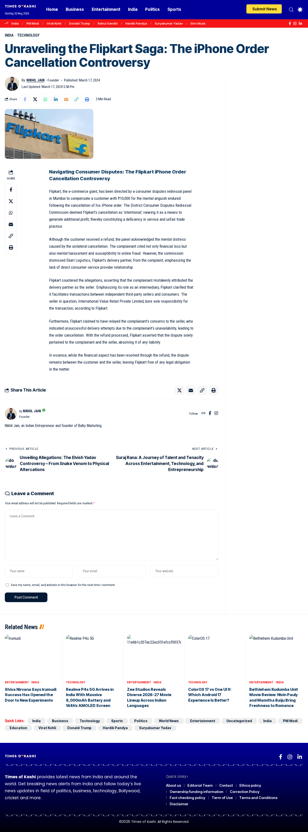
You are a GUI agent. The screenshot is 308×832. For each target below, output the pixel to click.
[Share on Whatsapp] (45, 99)
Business (60, 721)
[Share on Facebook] (25, 99)
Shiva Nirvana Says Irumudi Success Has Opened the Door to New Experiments (30, 695)
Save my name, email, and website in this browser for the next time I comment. (63, 585)
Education (18, 728)
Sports (117, 721)
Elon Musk (198, 23)
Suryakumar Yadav (169, 23)
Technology (28, 35)
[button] (291, 9)
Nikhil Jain (35, 80)
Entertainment (17, 682)
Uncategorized (239, 721)
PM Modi (32, 23)
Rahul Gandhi (108, 23)
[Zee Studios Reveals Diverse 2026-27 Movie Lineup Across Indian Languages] (154, 656)
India (15, 23)
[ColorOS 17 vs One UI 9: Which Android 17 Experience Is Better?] (215, 656)
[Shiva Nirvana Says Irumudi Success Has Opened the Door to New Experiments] (32, 656)
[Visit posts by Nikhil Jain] (12, 83)
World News (169, 721)
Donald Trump (79, 23)
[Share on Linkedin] (56, 99)
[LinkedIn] (300, 23)
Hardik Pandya (136, 23)
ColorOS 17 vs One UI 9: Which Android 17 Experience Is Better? (209, 695)
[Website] (203, 413)
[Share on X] (35, 99)
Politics (141, 721)
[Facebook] (290, 23)
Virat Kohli (54, 23)
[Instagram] (295, 23)
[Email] (66, 99)
